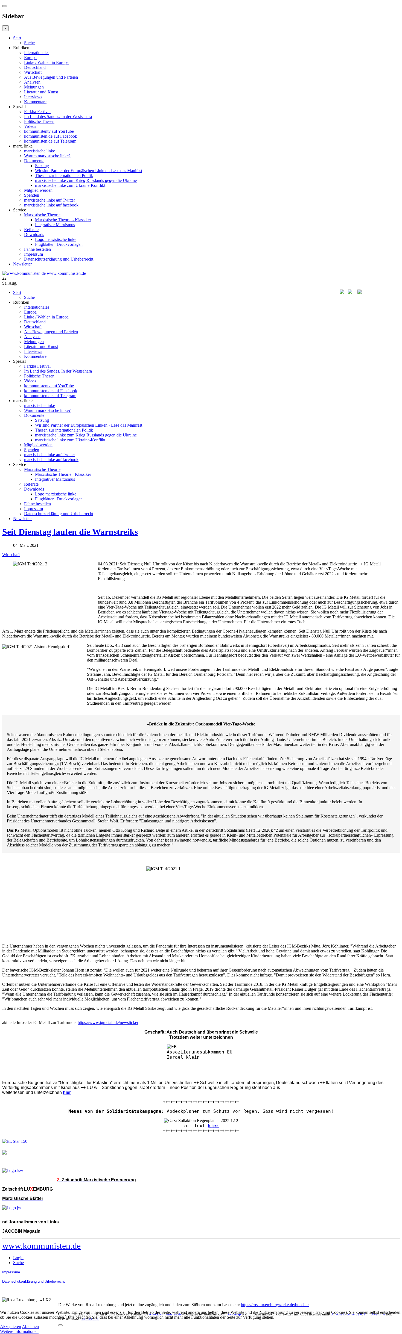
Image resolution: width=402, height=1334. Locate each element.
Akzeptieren (10, 1326)
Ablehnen (30, 1326)
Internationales (36, 52)
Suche (29, 42)
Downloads (34, 234)
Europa (30, 57)
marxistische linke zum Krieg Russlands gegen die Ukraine (86, 180)
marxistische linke (39, 151)
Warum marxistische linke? (47, 156)
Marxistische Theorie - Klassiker (63, 219)
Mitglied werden (38, 190)
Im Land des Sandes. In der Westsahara (58, 116)
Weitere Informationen (19, 1331)
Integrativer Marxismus (55, 224)
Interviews (33, 97)
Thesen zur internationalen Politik (64, 175)
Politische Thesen (39, 121)
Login (18, 1257)
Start (17, 38)
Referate (31, 229)
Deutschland (35, 67)
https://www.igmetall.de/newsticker (108, 1022)
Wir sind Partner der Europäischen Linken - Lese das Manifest (88, 170)
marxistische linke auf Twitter (49, 200)
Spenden (31, 195)
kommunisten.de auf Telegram (50, 141)
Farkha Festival (37, 111)
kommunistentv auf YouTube (49, 131)
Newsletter (22, 264)
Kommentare (35, 101)
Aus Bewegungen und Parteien (51, 77)
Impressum (33, 254)
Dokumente (34, 160)
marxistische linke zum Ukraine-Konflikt (70, 185)
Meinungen (34, 87)
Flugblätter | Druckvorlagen (59, 244)
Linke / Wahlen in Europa (46, 62)
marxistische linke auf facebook (51, 205)
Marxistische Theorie (42, 215)
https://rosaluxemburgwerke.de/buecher (275, 1304)
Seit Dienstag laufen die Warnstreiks (70, 532)
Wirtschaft (33, 72)
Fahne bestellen (37, 249)
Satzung (42, 165)
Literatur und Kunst (41, 92)
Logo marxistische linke (55, 239)
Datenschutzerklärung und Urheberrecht (58, 259)
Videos (30, 126)
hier (213, 1125)
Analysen (32, 82)
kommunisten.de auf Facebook (50, 136)
